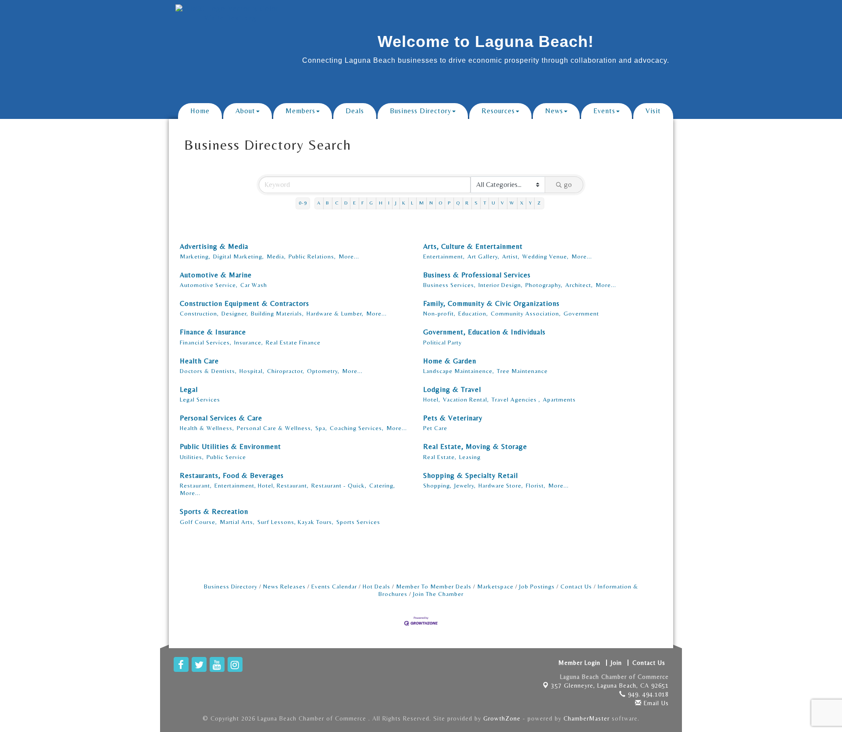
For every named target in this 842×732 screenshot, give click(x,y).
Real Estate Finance (293, 342)
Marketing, (195, 256)
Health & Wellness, (207, 427)
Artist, (511, 256)
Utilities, (192, 456)
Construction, (199, 313)
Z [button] (539, 203)
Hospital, (251, 370)
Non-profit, (439, 313)
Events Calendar (334, 586)
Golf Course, (198, 521)
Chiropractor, (285, 370)
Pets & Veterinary (452, 418)
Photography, (544, 284)
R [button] (467, 203)
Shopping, (437, 485)
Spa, (321, 427)
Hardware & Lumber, (335, 313)
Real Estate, (440, 456)
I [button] (389, 203)
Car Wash (253, 284)
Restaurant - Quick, (339, 485)
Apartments (559, 399)
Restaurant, (196, 485)
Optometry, (323, 370)
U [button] (494, 203)
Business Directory (420, 111)
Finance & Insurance (213, 332)
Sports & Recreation (214, 511)
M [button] (421, 203)
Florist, (536, 485)
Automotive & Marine (216, 275)
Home (200, 111)
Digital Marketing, (238, 256)
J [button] (396, 203)
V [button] (502, 203)
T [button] (484, 203)
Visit (653, 111)
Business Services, (449, 284)
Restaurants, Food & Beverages (232, 475)
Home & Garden (449, 361)
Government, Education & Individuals (484, 332)
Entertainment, (444, 256)
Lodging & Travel (452, 389)
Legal (189, 389)
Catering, (382, 485)
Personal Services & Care (221, 418)
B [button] (327, 203)
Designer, (234, 313)
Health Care (199, 361)
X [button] (522, 203)
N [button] (431, 203)
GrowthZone (502, 718)
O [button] (440, 203)
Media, (276, 256)
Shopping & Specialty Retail (470, 475)
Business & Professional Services (477, 275)
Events (604, 111)
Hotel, (431, 399)
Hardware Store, (500, 485)
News (554, 111)
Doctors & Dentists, (208, 370)
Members (300, 111)
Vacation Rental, (466, 399)
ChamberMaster (587, 718)
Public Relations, (312, 256)
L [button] (412, 203)
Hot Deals (376, 586)
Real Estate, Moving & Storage (475, 446)
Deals (355, 111)
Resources (498, 111)
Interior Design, (500, 284)
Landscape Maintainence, (458, 370)
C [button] (337, 203)
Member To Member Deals (433, 586)
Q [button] (458, 203)
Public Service (226, 456)
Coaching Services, (357, 427)
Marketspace (495, 586)
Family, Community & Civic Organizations (491, 303)
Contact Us (576, 586)
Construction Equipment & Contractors (244, 303)
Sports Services (358, 521)
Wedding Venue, (545, 256)
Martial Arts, (237, 521)
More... (349, 256)
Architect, (579, 284)
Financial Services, (206, 342)
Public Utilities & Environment (230, 446)
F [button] (362, 203)
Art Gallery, (483, 256)
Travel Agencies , (516, 399)
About (245, 111)
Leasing (470, 456)
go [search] (568, 184)
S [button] (476, 203)
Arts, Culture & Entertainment (473, 246)
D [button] (346, 203)
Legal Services (200, 399)
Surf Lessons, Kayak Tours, (295, 521)
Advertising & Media (214, 246)
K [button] (404, 203)
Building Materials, (277, 313)
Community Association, (526, 313)
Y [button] (530, 203)
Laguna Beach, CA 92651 (610, 685)
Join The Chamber (438, 593)
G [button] (371, 203)
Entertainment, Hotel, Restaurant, (261, 485)
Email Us (655, 703)
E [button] (354, 203)
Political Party (442, 342)
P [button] (449, 203)
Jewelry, (465, 485)
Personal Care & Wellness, (275, 427)
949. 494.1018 (647, 694)
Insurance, (248, 342)
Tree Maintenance (522, 370)
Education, (473, 313)
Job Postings (537, 586)
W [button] (512, 203)
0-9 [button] (303, 203)
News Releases (284, 586)
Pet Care (435, 427)
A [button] (319, 203)
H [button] (381, 203)
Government (581, 313)
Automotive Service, (209, 284)
